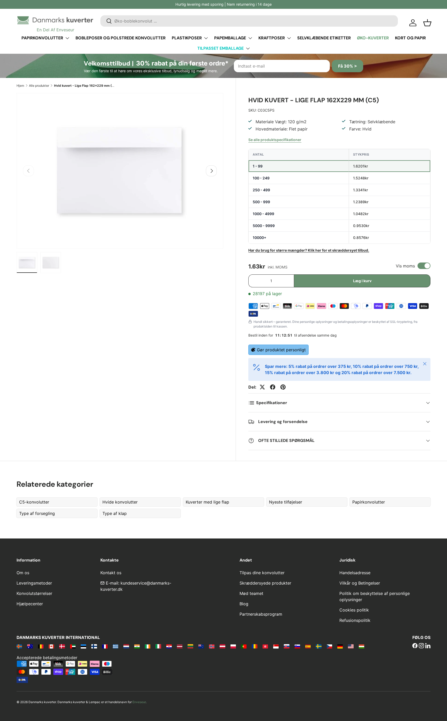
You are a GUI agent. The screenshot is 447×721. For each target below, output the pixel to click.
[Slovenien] (297, 646)
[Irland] (147, 646)
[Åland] (19, 646)
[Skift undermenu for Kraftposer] (289, 38)
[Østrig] (222, 646)
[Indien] (137, 646)
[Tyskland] (340, 646)
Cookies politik (354, 610)
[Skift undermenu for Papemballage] (250, 38)
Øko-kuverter (373, 38)
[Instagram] (421, 646)
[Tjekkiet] (329, 646)
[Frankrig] (105, 646)
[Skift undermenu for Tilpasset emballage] (248, 48)
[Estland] (83, 646)
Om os (23, 572)
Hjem (20, 86)
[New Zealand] (201, 646)
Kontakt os (110, 572)
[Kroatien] (169, 646)
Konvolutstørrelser (34, 593)
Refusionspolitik (354, 620)
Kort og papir (410, 38)
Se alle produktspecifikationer (274, 139)
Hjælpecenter (30, 603)
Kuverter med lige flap (207, 502)
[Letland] (179, 646)
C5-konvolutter (34, 502)
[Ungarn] (361, 646)
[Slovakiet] (286, 646)
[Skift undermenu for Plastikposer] (206, 38)
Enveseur (139, 702)
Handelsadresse (354, 572)
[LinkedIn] (427, 646)
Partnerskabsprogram (261, 614)
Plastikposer (187, 38)
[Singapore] (276, 646)
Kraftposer (271, 38)
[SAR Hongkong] (265, 646)
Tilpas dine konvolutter (262, 572)
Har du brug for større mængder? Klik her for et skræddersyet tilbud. (308, 250)
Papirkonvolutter (42, 38)
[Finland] (94, 646)
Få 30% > (347, 66)
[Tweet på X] (262, 387)
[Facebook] (415, 646)
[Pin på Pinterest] (283, 387)
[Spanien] (308, 646)
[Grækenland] (115, 646)
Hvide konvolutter (120, 502)
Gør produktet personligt (281, 349)
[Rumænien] (254, 646)
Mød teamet (251, 593)
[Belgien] (40, 646)
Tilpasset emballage (220, 48)
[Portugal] (244, 646)
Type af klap (114, 513)
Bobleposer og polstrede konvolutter (121, 38)
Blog (244, 603)
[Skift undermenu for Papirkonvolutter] (67, 38)
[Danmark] (62, 646)
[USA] (350, 646)
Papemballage (230, 38)
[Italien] (158, 646)
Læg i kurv (362, 281)
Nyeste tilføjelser (285, 502)
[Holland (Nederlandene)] (126, 646)
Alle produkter (39, 86)
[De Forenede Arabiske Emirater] (73, 646)
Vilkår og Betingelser (359, 583)
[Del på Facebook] (272, 387)
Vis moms (405, 265)
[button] (427, 22)
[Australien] (30, 646)
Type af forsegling (37, 513)
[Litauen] (190, 646)
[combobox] (249, 21)
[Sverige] (318, 646)
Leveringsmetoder (34, 583)
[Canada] (51, 646)
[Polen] (233, 646)
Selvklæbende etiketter (324, 38)
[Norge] (211, 646)
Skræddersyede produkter (265, 583)
